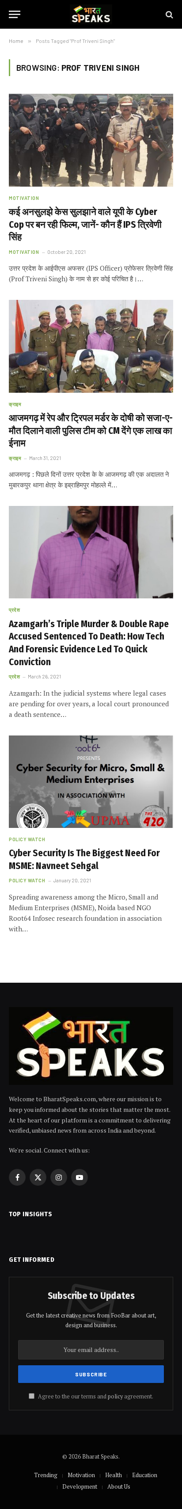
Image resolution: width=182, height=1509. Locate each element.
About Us (118, 1486)
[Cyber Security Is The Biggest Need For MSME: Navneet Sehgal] (91, 781)
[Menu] (14, 14)
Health (113, 1475)
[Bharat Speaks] (91, 14)
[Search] (168, 14)
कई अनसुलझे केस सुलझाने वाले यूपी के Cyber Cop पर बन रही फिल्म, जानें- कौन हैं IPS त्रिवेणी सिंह (85, 224)
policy (115, 1396)
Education (144, 1475)
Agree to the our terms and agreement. (95, 1396)
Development (79, 1486)
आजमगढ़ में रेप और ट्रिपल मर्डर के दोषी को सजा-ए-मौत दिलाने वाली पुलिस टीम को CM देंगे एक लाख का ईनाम (91, 430)
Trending (45, 1475)
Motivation (81, 1475)
